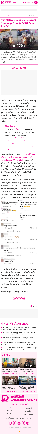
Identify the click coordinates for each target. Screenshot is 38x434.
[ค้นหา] (36, 2)
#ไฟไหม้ (17, 138)
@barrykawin (10, 126)
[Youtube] (19, 423)
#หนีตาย (12, 141)
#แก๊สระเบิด (9, 138)
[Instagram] (28, 423)
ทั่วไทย (10, 16)
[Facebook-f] (10, 423)
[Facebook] (17, 298)
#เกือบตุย (18, 129)
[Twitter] (20, 298)
